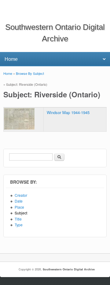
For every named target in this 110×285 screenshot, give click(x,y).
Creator (21, 195)
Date (19, 200)
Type (19, 224)
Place (19, 207)
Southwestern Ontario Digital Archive (69, 269)
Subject (21, 212)
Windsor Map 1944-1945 (68, 112)
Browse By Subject (30, 73)
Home (7, 73)
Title (18, 218)
